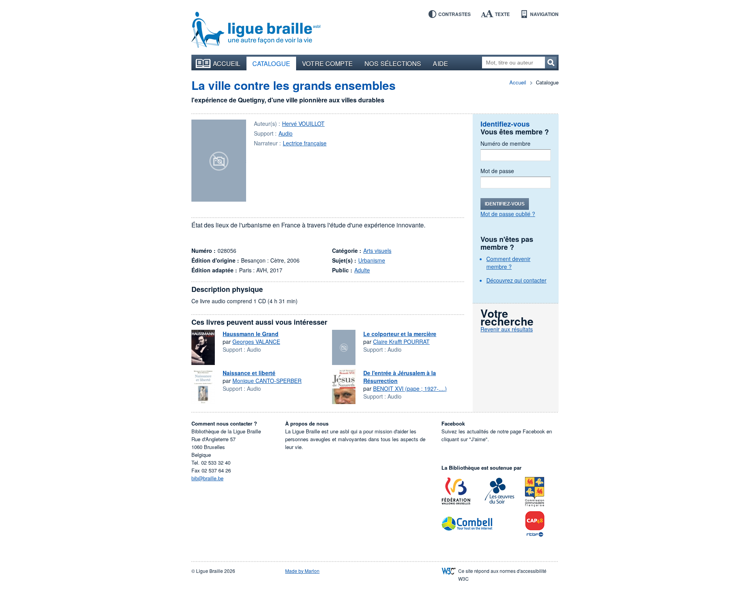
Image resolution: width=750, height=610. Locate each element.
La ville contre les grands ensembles (293, 85)
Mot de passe (497, 171)
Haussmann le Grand (251, 334)
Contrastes (454, 14)
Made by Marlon (302, 570)
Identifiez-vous (505, 204)
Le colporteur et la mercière (399, 334)
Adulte (362, 270)
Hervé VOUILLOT (303, 123)
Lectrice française (305, 143)
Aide (440, 63)
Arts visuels (377, 250)
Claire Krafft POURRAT (401, 341)
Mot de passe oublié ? (507, 214)
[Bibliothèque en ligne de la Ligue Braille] (255, 30)
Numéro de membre (505, 143)
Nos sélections (392, 63)
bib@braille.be (207, 478)
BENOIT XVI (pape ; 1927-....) (410, 388)
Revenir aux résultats (506, 329)
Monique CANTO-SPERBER (267, 381)
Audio (286, 133)
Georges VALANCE (256, 341)
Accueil (227, 63)
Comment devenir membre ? (508, 262)
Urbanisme (371, 260)
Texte (502, 14)
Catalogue (271, 63)
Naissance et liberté (249, 373)
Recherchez (551, 62)
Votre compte (327, 63)
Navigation (544, 14)
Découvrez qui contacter (516, 280)
